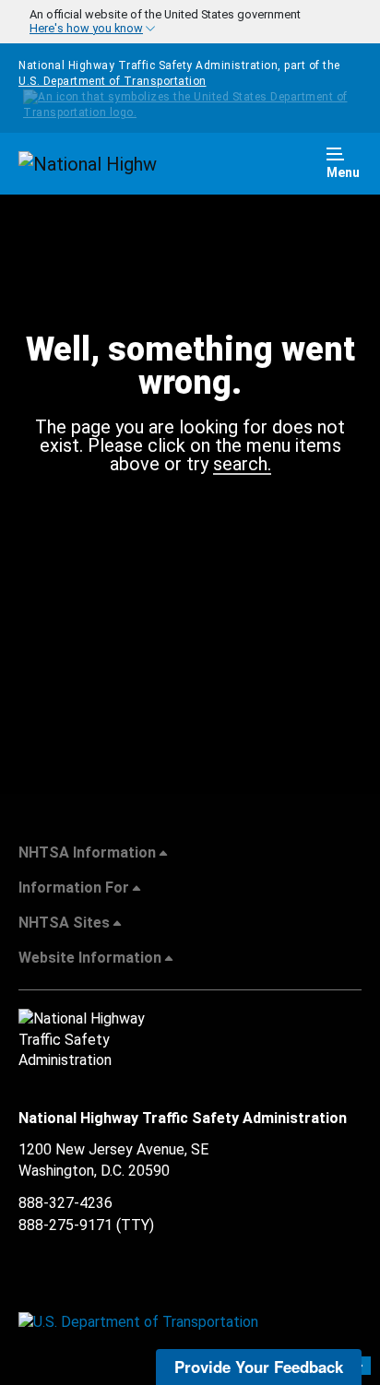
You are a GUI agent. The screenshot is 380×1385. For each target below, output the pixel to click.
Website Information (89, 957)
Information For (73, 887)
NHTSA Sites (64, 922)
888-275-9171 (65, 1225)
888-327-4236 (65, 1203)
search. (242, 465)
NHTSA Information (87, 852)
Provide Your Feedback (258, 1366)
